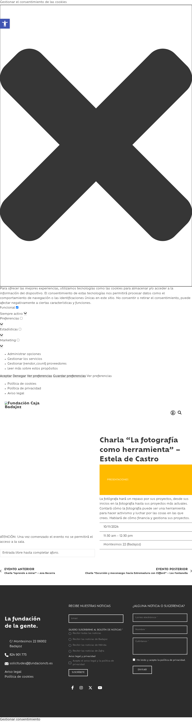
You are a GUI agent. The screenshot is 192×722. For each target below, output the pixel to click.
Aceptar (6, 376)
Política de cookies (22, 384)
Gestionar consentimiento (20, 719)
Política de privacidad (24, 388)
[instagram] (81, 688)
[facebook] (73, 688)
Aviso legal (16, 393)
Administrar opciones (24, 354)
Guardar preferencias (69, 376)
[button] (5, 24)
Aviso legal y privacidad (82, 656)
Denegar (19, 376)
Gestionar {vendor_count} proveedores (37, 364)
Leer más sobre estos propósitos (33, 368)
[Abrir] (185, 412)
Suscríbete (78, 672)
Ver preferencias (39, 376)
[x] (90, 688)
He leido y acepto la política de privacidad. (161, 660)
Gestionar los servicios (25, 359)
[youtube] (100, 688)
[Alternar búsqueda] (179, 412)
